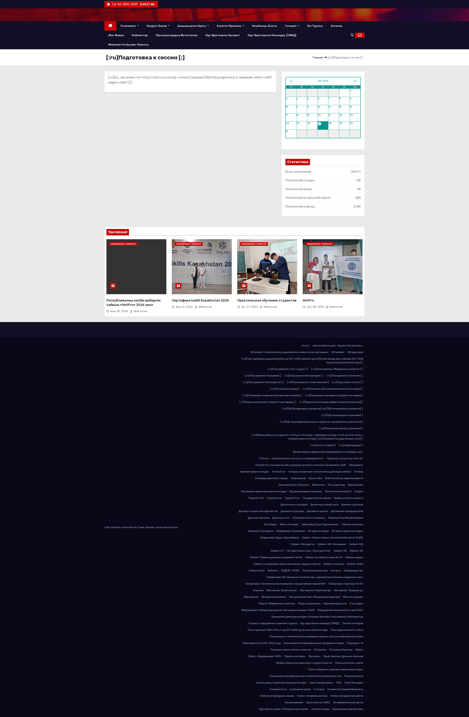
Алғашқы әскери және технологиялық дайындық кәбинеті (320, 471)
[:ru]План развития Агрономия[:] (263, 375)
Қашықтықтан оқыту (192, 26)
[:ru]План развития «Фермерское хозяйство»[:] (337, 369)
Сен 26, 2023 (316, 307)
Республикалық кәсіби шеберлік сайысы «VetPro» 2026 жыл (133, 302)
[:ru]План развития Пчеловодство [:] (263, 382)
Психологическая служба (349, 663)
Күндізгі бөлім (157, 26)
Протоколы (314, 656)
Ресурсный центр (353, 676)
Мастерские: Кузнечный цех (282, 590)
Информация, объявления (290, 531)
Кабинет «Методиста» (303, 544)
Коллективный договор (315, 570)
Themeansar (170, 527)
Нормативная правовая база (347, 709)
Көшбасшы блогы (264, 26)
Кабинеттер (140, 35)
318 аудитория (355, 352)
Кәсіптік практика (229, 26)
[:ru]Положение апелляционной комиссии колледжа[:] (333, 389)
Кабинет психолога (333, 564)
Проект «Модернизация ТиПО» (265, 656)
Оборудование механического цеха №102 (340, 610)
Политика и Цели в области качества (291, 649)
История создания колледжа (347, 531)
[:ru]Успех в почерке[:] (323, 445)
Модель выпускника (309, 603)
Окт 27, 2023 (250, 307)
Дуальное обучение (258, 518)
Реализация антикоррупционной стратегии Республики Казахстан (305, 676)
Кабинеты (273, 570)
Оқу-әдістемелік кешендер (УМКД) (272, 35)
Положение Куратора (340, 649)
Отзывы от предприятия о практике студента (272, 623)
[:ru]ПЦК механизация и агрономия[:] (342, 415)
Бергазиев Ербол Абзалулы (293, 485)
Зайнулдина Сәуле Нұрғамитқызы (320, 524)
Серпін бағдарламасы (321, 682)
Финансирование (294, 702)
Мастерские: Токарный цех (348, 590)
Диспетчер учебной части (325, 504)
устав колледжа (320, 709)
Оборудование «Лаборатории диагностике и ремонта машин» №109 (278, 610)
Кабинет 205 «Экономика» (332, 544)
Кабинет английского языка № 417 (324, 557)
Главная (318, 57)
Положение (320, 649)
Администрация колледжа (254, 471)
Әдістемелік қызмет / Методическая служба (284, 709)
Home (305, 345)
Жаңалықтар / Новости (123, 244)
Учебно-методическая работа (346, 696)
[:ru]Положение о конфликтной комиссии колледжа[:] (272, 395)
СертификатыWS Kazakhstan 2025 (200, 300)
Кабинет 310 (340, 550)
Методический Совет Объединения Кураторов (314, 597)
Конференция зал (353, 570)
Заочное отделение (352, 524)
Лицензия (258, 590)
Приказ (359, 649)
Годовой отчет (256, 498)
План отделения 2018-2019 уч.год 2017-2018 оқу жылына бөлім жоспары (288, 630)
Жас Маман (116, 35)
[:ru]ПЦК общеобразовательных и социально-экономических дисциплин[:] (321, 422)
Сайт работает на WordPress (121, 527)
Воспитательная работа (338, 491)
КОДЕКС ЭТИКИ (290, 570)
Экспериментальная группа (348, 702)
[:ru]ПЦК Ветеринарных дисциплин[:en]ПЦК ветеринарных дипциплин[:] (322, 408)
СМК (338, 682)
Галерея (291, 26)
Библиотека (318, 485)
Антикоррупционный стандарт (271, 478)
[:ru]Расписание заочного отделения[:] (341, 428)
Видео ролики (355, 485)
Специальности (278, 689)
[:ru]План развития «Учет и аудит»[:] (287, 369)
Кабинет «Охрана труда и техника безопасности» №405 (332, 537)
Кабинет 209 (356, 544)
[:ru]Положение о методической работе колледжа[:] (334, 395)
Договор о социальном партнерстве (258, 511)
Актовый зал (279, 471)
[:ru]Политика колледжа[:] (285, 389)
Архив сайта (315, 478)
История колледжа (318, 531)
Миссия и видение (353, 597)
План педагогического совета (347, 630)
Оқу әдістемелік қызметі (223, 35)
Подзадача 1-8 (355, 643)
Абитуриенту (356, 465)
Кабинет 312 (356, 550)
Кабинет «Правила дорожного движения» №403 (276, 557)
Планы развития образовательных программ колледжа (314, 643)
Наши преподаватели (335, 603)
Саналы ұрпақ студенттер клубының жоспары (281, 682)
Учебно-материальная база (312, 696)
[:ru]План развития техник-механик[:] (308, 382)
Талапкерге (128, 26)
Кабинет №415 (355, 564)
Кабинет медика (354, 557)
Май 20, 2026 (119, 311)
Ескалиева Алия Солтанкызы (309, 518)
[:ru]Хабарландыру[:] (351, 445)
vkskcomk (140, 311)
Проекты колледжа (295, 656)
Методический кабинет (274, 597)
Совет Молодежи (353, 682)
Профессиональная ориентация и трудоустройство (304, 663)
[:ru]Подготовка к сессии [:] (347, 382)
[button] (352, 35)
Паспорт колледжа (352, 623)
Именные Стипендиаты (261, 531)
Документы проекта (317, 511)
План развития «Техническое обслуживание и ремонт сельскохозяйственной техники (316, 636)
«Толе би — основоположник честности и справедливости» (291, 458)
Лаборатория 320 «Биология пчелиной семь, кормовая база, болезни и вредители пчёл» (315, 577)
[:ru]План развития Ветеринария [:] (304, 375)
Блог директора (336, 485)
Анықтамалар (298, 478)
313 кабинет (338, 352)
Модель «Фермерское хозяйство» (276, 603)
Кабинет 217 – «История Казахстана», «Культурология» (301, 550)
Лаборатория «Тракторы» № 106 (345, 583)
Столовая (319, 689)
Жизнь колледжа (289, 524)
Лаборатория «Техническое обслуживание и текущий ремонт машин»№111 (285, 583)
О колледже (356, 603)
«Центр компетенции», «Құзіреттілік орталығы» (337, 345)
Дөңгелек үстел (281, 518)
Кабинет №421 (257, 570)
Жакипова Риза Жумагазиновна (345, 518)
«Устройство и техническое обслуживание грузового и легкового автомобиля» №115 (300, 465)
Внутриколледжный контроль (306, 491)
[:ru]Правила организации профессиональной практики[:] (331, 402)
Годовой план (274, 498)
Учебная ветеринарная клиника (277, 696)
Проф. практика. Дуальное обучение (343, 656)
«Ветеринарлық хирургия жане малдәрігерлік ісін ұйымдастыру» (327, 452)
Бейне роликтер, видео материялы (344, 478)
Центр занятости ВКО (318, 702)
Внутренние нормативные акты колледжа (264, 491)
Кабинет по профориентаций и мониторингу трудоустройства (287, 564)
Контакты (335, 570)
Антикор (336, 26)
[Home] (110, 26)
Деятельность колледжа (294, 504)
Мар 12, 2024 (185, 307)
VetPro (308, 300)
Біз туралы (315, 26)
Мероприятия (251, 597)
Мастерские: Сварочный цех (315, 590)
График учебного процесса (348, 498)
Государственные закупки (316, 498)
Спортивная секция (300, 689)
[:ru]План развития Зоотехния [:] (344, 375)
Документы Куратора (292, 511)
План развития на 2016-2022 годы (262, 643)
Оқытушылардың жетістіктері (176, 35)
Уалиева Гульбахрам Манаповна (345, 689)
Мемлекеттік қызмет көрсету (128, 44)
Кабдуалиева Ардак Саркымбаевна (279, 537)
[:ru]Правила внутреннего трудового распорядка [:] (267, 402)
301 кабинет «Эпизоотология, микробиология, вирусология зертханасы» (289, 352)
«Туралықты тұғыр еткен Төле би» (344, 458)
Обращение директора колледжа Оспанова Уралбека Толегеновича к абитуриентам (317, 616)
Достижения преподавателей (347, 511)
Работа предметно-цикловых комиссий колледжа (335, 669)
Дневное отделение (352, 504)
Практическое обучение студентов (266, 300)
